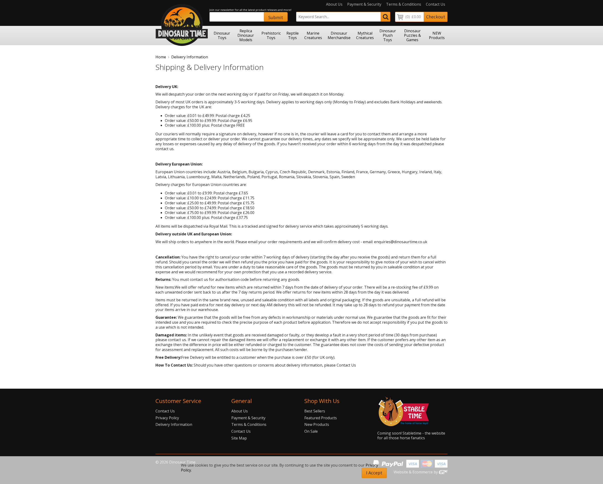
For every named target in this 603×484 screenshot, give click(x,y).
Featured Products (320, 417)
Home (160, 57)
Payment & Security (364, 4)
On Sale (311, 431)
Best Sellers (314, 411)
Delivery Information (189, 57)
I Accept (374, 473)
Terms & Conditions (403, 4)
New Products (316, 424)
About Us (334, 4)
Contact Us (435, 4)
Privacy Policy (167, 417)
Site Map (239, 438)
